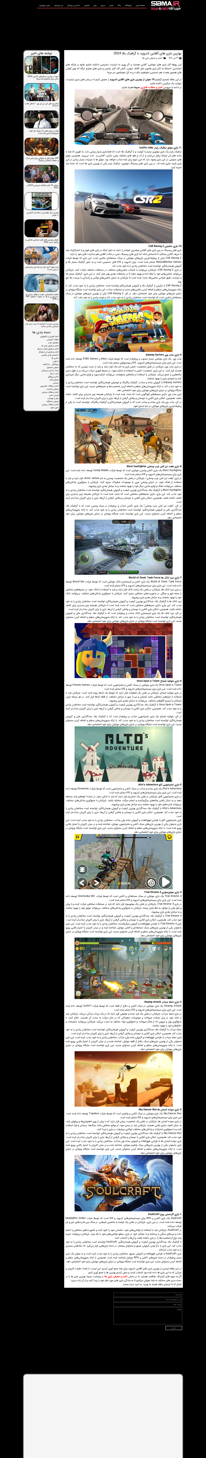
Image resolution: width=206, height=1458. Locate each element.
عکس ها (55, 358)
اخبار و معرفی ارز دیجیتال (48, 351)
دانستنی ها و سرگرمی (49, 355)
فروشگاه (128, 5)
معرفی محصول (52, 367)
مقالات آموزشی (52, 339)
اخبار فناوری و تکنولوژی (49, 336)
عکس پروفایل (53, 376)
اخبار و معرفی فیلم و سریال (47, 348)
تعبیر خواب (54, 407)
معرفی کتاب (53, 379)
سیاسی (55, 382)
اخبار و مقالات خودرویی (49, 386)
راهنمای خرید (53, 342)
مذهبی (55, 361)
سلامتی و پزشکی (73, 5)
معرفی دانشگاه (52, 401)
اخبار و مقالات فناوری (151, 87)
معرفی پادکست (52, 389)
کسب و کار (54, 373)
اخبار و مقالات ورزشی (50, 392)
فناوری (86, 5)
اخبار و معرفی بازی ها (152, 58)
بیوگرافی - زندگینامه (50, 364)
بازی (95, 5)
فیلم (111, 5)
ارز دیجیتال (58, 5)
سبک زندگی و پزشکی (49, 370)
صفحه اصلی (140, 5)
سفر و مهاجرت (44, 5)
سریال (103, 5)
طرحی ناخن (53, 395)
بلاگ (119, 5)
